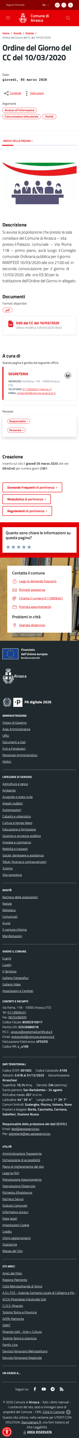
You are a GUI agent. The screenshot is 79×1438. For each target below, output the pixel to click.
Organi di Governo (14, 722)
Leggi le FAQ (10, 1173)
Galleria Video (11, 984)
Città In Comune (54, 1411)
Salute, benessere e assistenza (23, 855)
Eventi (6, 958)
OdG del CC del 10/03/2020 (37, 323)
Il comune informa (14, 929)
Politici (6, 761)
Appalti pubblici (12, 803)
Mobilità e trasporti (15, 848)
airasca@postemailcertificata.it (31, 1031)
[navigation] (8, 17)
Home (6, 33)
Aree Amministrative (16, 729)
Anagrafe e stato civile (17, 796)
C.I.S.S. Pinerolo (12, 1305)
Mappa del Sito (12, 1250)
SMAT (6, 1325)
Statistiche (9, 1244)
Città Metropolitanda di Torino (22, 1286)
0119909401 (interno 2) (37, 389)
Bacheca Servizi (12, 1199)
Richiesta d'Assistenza (17, 1192)
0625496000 (17, 1017)
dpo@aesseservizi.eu (25, 1128)
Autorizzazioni (11, 809)
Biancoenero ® (31, 1422)
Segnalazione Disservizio (18, 1186)
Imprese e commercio (16, 842)
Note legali (9, 1218)
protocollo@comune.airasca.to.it (36, 393)
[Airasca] (23, 18)
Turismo (7, 868)
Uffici (5, 735)
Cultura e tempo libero (17, 822)
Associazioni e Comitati (17, 990)
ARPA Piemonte (13, 1318)
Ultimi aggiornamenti (16, 1237)
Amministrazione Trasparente (22, 1153)
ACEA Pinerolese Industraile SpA (24, 1299)
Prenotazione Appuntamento (22, 1179)
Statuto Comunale (14, 1205)
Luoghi (6, 964)
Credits (7, 1231)
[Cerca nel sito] (68, 18)
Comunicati (9, 916)
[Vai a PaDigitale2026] (27, 702)
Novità (17, 33)
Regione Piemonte (15, 5)
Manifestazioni (12, 936)
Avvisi (6, 923)
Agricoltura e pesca (15, 783)
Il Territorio (9, 971)
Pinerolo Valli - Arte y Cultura (22, 1331)
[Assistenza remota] (68, 1411)
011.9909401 (16, 1012)
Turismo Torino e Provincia (19, 1312)
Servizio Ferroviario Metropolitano (24, 1351)
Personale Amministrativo (19, 755)
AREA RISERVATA (39, 1431)
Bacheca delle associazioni (20, 897)
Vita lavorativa (12, 874)
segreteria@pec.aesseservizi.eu (29, 1133)
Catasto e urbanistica (16, 816)
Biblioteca (9, 910)
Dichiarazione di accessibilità (21, 1160)
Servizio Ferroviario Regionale (22, 1357)
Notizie (30, 33)
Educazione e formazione (19, 829)
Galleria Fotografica (15, 977)
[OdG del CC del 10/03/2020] (10, 324)
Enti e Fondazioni (14, 748)
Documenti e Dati (14, 742)
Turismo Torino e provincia (19, 1338)
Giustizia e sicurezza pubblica (21, 835)
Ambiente (9, 790)
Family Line (10, 1344)
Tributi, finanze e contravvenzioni (24, 861)
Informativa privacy (15, 1212)
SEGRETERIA (18, 374)
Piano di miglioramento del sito (23, 1166)
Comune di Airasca (40, 18)
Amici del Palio (12, 1273)
